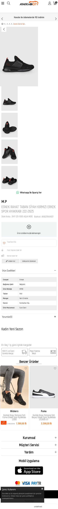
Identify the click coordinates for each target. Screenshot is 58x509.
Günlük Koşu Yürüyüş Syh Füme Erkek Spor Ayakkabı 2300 (14, 416)
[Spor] (7, 24)
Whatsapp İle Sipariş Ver (31, 192)
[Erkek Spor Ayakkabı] (9, 24)
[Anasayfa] (4, 24)
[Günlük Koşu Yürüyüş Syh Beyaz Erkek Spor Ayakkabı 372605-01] (44, 387)
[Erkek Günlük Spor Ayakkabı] (11, 24)
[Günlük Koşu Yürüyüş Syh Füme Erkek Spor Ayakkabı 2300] (14, 387)
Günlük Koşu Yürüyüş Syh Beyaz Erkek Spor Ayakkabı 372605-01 (44, 416)
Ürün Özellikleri (8, 270)
